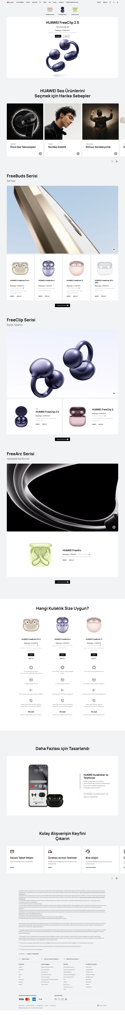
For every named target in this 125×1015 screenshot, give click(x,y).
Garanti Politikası (68, 972)
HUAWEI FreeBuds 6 (46, 280)
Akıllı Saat (21, 969)
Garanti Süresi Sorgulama (70, 974)
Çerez (46, 1005)
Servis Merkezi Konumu (69, 967)
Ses (19, 977)
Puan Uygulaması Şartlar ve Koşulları (49, 979)
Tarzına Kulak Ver (62, 27)
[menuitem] (29, 967)
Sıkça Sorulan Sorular (46, 974)
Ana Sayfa (21, 954)
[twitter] (66, 999)
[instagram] (59, 999)
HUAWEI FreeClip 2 (102, 409)
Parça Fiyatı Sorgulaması (69, 969)
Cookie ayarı (53, 1005)
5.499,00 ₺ (84, 554)
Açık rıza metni (44, 984)
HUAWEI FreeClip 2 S (62, 22)
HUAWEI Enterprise (90, 974)
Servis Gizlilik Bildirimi (68, 977)
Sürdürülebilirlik (89, 969)
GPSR (65, 989)
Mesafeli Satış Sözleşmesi (47, 967)
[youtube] (62, 999)
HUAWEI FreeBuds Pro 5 (19, 280)
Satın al (67, 36)
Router (20, 984)
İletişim (87, 984)
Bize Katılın (88, 979)
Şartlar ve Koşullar (45, 977)
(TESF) (12, 288)
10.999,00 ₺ (18, 288)
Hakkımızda (88, 967)
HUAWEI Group (89, 972)
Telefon (20, 967)
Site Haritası (21, 1005)
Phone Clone (66, 984)
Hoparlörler (21, 979)
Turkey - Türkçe (102, 1005)
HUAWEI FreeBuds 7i (75, 280)
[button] (110, 2)
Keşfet (58, 36)
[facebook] (56, 999)
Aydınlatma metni (45, 982)
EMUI (65, 979)
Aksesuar (21, 982)
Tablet (20, 974)
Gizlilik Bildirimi (39, 1005)
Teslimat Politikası (45, 969)
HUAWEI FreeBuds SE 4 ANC (104, 281)
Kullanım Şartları (30, 1005)
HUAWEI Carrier (89, 977)
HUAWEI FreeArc (72, 550)
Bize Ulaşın (88, 982)
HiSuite (65, 982)
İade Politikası (44, 972)
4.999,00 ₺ (74, 288)
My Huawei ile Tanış (68, 987)
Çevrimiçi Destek (91, 867)
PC (19, 972)
